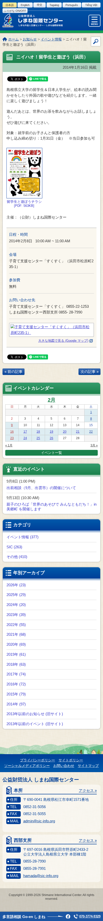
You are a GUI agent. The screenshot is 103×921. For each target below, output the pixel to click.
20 (64, 431)
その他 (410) (16, 557)
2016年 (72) (16, 684)
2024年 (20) (16, 605)
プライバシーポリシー (37, 760)
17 (25, 431)
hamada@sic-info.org (40, 876)
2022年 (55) (16, 624)
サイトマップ (88, 766)
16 (12, 431)
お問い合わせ (63, 766)
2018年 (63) (16, 664)
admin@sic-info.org (39, 821)
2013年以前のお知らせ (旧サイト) (34, 714)
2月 (52, 400)
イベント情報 (51, 39)
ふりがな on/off (15, 10)
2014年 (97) (16, 704)
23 (12, 438)
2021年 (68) (16, 634)
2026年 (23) (16, 585)
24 (25, 438)
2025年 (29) (16, 595)
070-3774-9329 (89, 916)
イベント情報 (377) (22, 537)
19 (51, 431)
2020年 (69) (16, 644)
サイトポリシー (70, 760)
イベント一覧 (51, 453)
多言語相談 (23, 917)
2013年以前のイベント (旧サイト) (34, 724)
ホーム (13, 39)
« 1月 (8, 445)
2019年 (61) (16, 654)
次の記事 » (89, 371)
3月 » (94, 445)
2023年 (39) (16, 615)
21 (78, 431)
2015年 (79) (16, 694)
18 (38, 431)
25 (38, 438)
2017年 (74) (16, 674)
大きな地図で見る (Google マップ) (63, 340)
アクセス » (88, 790)
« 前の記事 (13, 371)
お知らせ (30, 39)
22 (91, 431)
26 (51, 438)
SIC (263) (14, 547)
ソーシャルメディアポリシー (27, 766)
